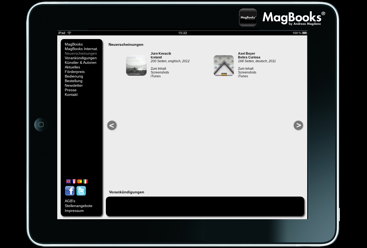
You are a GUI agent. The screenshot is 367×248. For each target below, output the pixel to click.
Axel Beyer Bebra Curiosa (249, 55)
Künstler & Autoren (80, 62)
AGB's (70, 201)
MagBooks (74, 44)
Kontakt (71, 94)
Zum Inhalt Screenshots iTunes (160, 72)
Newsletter (74, 85)
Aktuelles (72, 67)
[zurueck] (112, 130)
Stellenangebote (78, 206)
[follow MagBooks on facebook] (70, 197)
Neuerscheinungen (81, 53)
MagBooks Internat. (81, 49)
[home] (41, 131)
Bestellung (73, 81)
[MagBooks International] (77, 184)
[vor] (298, 130)
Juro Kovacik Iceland (161, 55)
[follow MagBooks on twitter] (81, 197)
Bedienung (74, 76)
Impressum (74, 210)
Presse (71, 90)
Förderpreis (75, 71)
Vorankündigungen (81, 58)
